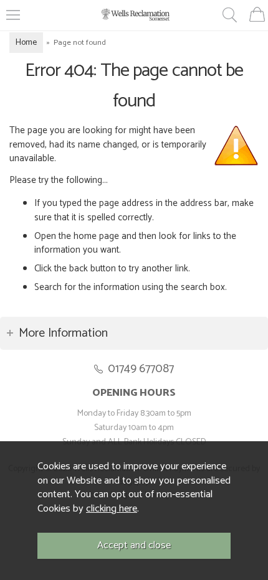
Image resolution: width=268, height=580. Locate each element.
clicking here (111, 508)
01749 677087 (141, 368)
